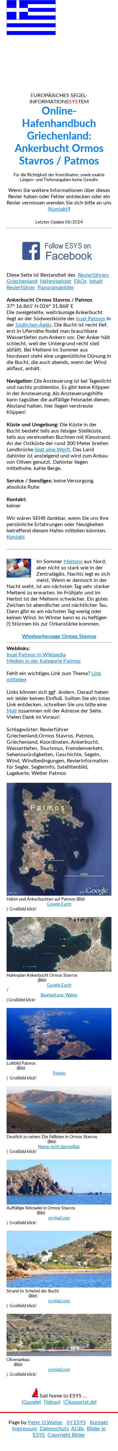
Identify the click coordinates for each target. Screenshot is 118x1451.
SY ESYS (76, 1422)
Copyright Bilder (66, 1435)
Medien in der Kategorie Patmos (44, 661)
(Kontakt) (58, 209)
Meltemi (73, 561)
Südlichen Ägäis (33, 325)
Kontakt (16, 537)
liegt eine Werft (52, 449)
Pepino (59, 1073)
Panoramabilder (56, 287)
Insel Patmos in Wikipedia (36, 654)
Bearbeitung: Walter (59, 995)
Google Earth (59, 904)
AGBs (77, 1428)
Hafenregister (55, 281)
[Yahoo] (52, 1402)
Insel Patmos (90, 318)
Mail (12, 711)
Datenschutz (54, 1428)
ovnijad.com (59, 1218)
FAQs (80, 281)
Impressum (24, 1428)
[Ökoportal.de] (80, 1402)
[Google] (31, 1402)
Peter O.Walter (45, 1422)
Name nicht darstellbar (59, 1147)
